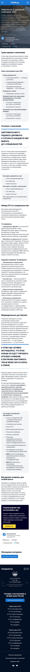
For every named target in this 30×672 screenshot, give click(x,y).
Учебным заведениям (15, 655)
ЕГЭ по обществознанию (15, 614)
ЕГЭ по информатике (15, 619)
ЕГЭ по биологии (15, 617)
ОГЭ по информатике (15, 643)
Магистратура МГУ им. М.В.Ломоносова (15, 580)
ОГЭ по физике (15, 645)
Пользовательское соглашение (15, 658)
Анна (10, 38)
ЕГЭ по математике (15, 611)
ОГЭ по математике (15, 635)
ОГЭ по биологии (15, 640)
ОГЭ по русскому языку (15, 632)
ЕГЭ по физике (15, 622)
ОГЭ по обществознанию (15, 638)
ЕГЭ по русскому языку (15, 609)
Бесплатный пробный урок (15, 600)
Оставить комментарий (10, 556)
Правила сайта (15, 661)
